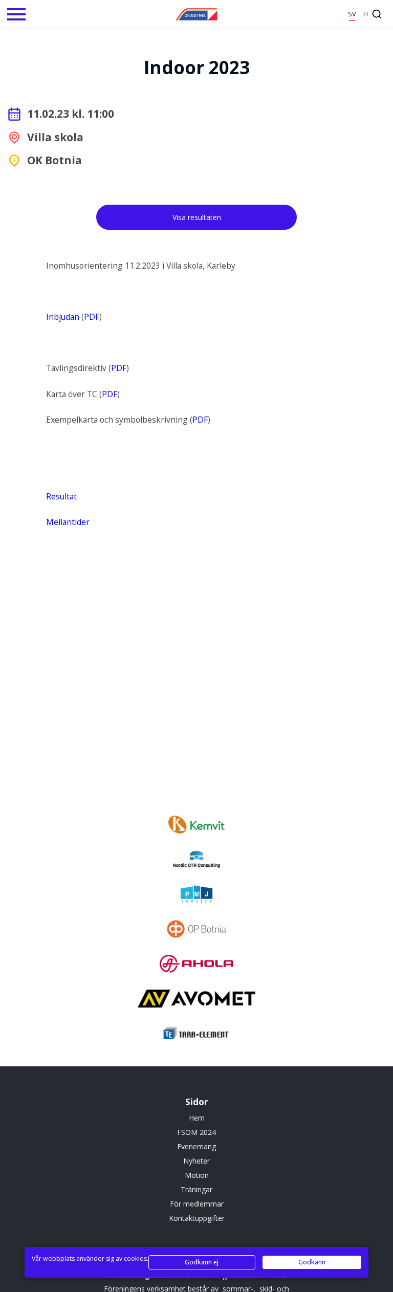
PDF (91, 316)
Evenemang (196, 1146)
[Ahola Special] (196, 965)
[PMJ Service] (196, 895)
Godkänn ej (202, 1262)
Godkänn (311, 1262)
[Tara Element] (196, 1034)
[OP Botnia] (196, 930)
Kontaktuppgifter (197, 1218)
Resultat (61, 496)
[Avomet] (196, 1000)
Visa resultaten (196, 217)
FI (365, 13)
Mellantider (68, 522)
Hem (197, 1118)
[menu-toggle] (16, 14)
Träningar (196, 1189)
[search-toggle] (377, 14)
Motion (197, 1175)
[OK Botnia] (196, 14)
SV (352, 13)
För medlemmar (197, 1204)
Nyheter (196, 1161)
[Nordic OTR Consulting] (196, 860)
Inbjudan (62, 316)
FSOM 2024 (196, 1132)
